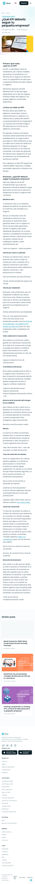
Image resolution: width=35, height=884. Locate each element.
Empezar (24, 3)
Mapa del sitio (15, 877)
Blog (8, 13)
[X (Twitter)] (3, 745)
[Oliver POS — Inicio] (7, 3)
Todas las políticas (7, 865)
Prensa (4, 837)
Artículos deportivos (8, 798)
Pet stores (5, 803)
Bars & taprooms (7, 789)
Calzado (4, 795)
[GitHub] (15, 745)
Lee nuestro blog (23, 502)
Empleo (4, 835)
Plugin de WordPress (8, 767)
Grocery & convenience (9, 801)
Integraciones (6, 770)
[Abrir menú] (30, 3)
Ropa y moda (6, 792)
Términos (5, 852)
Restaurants (5, 787)
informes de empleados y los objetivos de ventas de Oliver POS (17, 324)
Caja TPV (4, 761)
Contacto (5, 840)
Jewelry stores (6, 806)
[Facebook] (11, 745)
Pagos (4, 764)
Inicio (3, 13)
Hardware (5, 772)
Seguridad (5, 854)
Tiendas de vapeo (7, 781)
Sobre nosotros (6, 832)
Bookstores (5, 809)
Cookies (4, 860)
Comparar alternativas (9, 812)
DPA (3, 857)
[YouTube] (7, 745)
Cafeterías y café (7, 784)
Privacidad (5, 849)
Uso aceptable (6, 863)
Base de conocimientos (9, 823)
